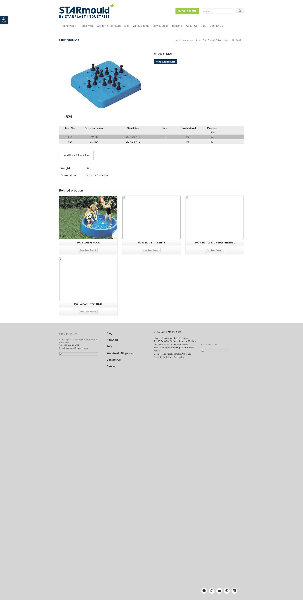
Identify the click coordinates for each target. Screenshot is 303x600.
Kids (126, 25)
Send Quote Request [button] (88, 250)
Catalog (112, 366)
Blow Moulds (160, 25)
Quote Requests (187, 10)
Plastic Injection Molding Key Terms (171, 338)
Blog (203, 25)
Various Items (141, 25)
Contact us (216, 25)
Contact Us (114, 359)
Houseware (87, 25)
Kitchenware (68, 25)
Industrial (177, 25)
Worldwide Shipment (120, 353)
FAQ (109, 346)
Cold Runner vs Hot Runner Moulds (171, 344)
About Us (191, 25)
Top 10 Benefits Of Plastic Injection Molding (175, 341)
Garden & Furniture (109, 25)
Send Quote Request (165, 61)
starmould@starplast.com (77, 348)
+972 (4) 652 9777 (71, 345)
